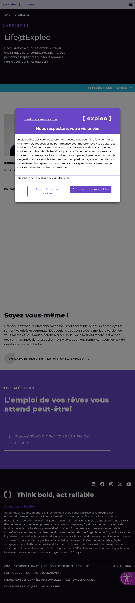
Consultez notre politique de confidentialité (43, 178)
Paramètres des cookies (47, 191)
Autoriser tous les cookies (90, 189)
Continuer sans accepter (40, 119)
